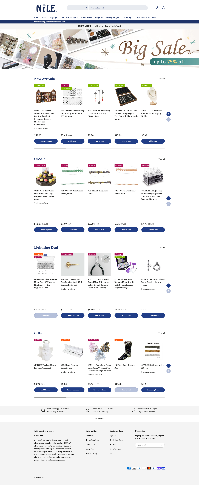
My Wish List (115, 449)
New (36, 17)
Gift (154, 17)
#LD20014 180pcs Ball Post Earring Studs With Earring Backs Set (72, 282)
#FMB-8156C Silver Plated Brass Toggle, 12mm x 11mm (153, 282)
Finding (127, 17)
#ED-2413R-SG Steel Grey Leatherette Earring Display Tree (99, 113)
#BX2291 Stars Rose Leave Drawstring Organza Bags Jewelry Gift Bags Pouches (99, 368)
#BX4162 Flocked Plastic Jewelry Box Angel (45, 366)
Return (113, 444)
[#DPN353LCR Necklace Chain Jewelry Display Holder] (153, 96)
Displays (53, 17)
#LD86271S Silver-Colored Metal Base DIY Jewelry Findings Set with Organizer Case (45, 283)
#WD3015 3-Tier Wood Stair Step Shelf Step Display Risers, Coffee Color (44, 194)
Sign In (113, 435)
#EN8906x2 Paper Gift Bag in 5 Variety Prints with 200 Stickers (72, 113)
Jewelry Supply (112, 17)
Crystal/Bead (141, 17)
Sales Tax (89, 449)
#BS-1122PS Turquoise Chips (98, 192)
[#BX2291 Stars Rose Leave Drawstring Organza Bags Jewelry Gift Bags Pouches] (99, 350)
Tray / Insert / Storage (90, 17)
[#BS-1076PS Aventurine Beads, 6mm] (126, 176)
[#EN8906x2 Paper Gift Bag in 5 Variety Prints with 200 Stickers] (72, 96)
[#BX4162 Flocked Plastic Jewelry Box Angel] (46, 350)
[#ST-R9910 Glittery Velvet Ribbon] (153, 350)
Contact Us (90, 444)
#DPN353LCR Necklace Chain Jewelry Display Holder (151, 113)
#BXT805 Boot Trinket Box (125, 366)
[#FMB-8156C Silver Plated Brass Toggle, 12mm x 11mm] (153, 264)
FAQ (111, 453)
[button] (163, 7)
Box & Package (69, 17)
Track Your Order (117, 440)
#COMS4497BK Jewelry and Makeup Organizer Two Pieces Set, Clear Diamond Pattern (151, 194)
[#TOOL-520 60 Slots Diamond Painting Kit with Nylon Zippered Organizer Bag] (126, 264)
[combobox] (107, 7)
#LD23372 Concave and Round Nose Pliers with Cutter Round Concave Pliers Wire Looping (98, 283)
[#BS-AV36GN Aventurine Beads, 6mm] (72, 176)
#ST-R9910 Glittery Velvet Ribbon (152, 366)
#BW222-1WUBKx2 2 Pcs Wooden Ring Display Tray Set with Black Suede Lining (126, 114)
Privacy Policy (91, 453)
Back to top (99, 418)
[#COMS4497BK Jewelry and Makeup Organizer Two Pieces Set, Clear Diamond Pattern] (153, 176)
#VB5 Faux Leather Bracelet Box (69, 366)
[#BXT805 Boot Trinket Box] (126, 350)
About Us (89, 435)
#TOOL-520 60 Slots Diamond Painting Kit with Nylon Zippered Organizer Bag (124, 283)
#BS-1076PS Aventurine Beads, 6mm (125, 192)
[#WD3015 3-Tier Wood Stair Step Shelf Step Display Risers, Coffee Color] (46, 176)
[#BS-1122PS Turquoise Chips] (99, 176)
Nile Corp (42, 477)
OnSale (44, 17)
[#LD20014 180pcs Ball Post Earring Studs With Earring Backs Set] (72, 264)
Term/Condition (92, 440)
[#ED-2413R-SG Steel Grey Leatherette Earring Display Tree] (99, 96)
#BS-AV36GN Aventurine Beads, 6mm (72, 192)
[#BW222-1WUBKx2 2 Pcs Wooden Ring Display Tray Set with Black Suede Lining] (126, 96)
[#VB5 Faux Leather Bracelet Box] (72, 350)
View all (161, 78)
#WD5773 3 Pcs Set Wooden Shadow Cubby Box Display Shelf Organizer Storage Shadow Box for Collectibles (45, 117)
